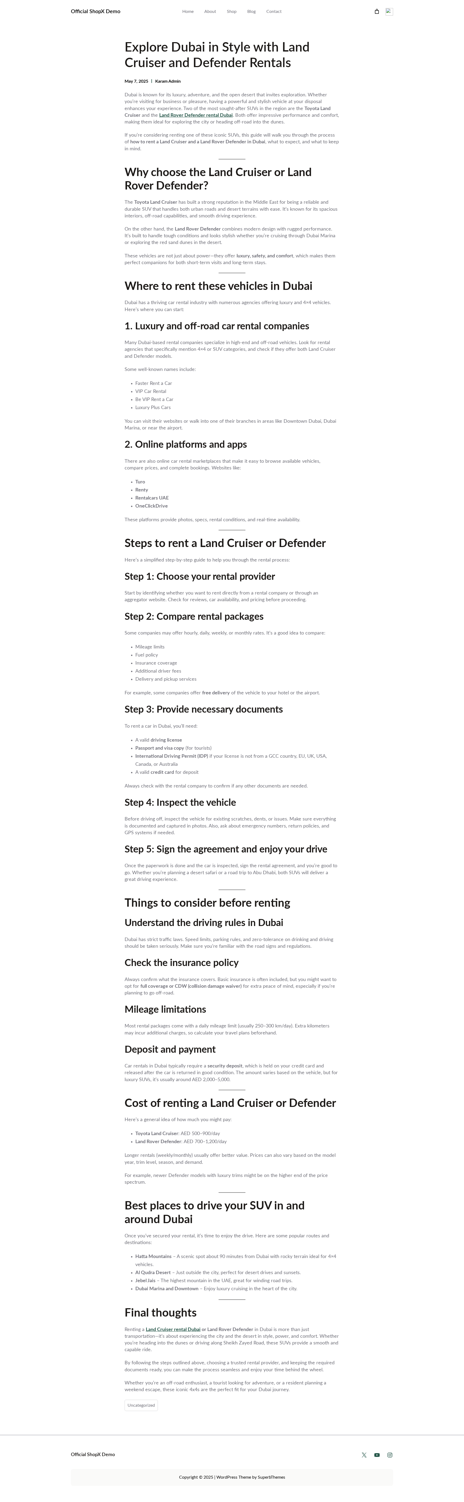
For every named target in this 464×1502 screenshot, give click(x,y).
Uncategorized (141, 1405)
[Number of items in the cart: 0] (377, 11)
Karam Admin (168, 81)
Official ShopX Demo (95, 11)
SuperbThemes (271, 1477)
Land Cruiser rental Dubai (173, 1329)
